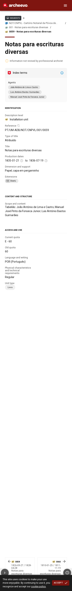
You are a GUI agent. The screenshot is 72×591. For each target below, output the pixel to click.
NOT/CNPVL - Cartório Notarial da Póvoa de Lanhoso (32, 23)
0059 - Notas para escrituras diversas (30, 31)
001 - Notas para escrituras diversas (28, 27)
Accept (58, 582)
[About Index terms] (62, 73)
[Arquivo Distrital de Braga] (15, 6)
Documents (13, 18)
